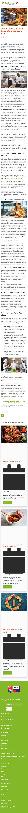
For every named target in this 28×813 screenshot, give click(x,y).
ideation (11, 394)
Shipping (3, 758)
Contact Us (4, 786)
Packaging (4, 738)
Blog (2, 794)
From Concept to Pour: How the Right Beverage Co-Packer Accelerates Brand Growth (13, 631)
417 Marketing (13, 807)
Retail (2, 771)
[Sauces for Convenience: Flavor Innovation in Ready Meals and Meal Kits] (14, 434)
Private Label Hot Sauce (7, 751)
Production (4, 743)
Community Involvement (7, 719)
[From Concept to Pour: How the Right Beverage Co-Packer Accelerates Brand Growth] (14, 602)
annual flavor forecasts (17, 233)
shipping (3, 398)
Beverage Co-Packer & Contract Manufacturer (13, 756)
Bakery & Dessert (5, 774)
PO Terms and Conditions (6, 800)
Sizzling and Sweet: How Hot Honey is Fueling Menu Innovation (12, 545)
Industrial (3, 766)
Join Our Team (5, 789)
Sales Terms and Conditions (7, 802)
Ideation (3, 735)
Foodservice (4, 769)
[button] (25, 3)
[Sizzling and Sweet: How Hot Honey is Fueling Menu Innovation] (14, 517)
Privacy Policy (4, 803)
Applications (4, 779)
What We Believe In (6, 722)
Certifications (4, 740)
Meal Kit (3, 776)
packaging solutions (10, 396)
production (18, 394)
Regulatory (4, 748)
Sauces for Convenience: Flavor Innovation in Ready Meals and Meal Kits (13, 462)
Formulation (4, 746)
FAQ (2, 797)
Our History (4, 716)
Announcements (5, 792)
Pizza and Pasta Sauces (7, 753)
